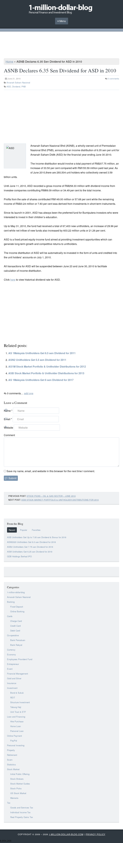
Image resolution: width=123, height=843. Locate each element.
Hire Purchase (16, 721)
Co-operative (13, 635)
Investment (12, 687)
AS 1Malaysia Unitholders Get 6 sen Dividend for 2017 (41, 380)
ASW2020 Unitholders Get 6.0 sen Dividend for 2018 (31, 542)
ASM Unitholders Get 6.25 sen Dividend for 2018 (29, 551)
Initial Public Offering (19, 774)
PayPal (13, 740)
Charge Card (16, 620)
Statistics (11, 764)
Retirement (12, 754)
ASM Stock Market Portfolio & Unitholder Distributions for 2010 (60, 499)
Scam (9, 759)
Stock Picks (16, 788)
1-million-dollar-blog (16, 592)
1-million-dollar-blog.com (66, 834)
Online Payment (14, 735)
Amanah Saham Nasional (18, 82)
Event (9, 668)
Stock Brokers (17, 778)
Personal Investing (15, 745)
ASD (9, 86)
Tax (8, 802)
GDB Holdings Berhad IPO (19, 556)
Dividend (16, 86)
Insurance (11, 683)
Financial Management (17, 673)
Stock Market (13, 769)
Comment (9, 435)
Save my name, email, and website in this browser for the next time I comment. (51, 471)
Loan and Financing (16, 716)
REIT (12, 697)
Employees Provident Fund (19, 659)
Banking (11, 601)
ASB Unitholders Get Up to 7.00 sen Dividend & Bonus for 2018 (36, 537)
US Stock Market (18, 793)
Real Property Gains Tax (21, 817)
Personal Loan (17, 731)
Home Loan (15, 726)
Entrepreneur (13, 664)
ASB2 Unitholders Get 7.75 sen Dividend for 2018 (30, 546)
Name (8, 410)
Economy (11, 654)
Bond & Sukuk (17, 692)
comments (113, 78)
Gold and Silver (14, 678)
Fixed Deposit (16, 606)
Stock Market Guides (20, 783)
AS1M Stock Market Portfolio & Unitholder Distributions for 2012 (47, 366)
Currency (11, 649)
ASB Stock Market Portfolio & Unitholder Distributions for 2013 (46, 373)
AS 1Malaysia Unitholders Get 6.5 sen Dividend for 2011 (42, 353)
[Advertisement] (61, 45)
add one (28, 393)
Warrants (14, 797)
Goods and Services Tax (21, 807)
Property (11, 750)
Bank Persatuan (17, 640)
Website (8, 427)
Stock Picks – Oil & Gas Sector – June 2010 (51, 495)
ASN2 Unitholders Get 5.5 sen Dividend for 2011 (37, 360)
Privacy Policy (95, 834)
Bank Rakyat (16, 644)
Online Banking (17, 611)
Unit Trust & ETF (18, 711)
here (12, 279)
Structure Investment (20, 702)
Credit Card (15, 625)
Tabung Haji (15, 707)
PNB (23, 86)
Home (9, 61)
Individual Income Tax (20, 812)
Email (8, 419)
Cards (9, 616)
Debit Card (15, 630)
